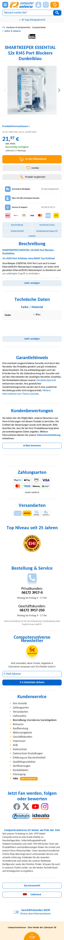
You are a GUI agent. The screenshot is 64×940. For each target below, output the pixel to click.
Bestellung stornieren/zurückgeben (35, 720)
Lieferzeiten (19, 716)
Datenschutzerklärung (48, 435)
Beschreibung (17, 225)
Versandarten (20, 711)
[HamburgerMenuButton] (5, 5)
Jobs (24, 778)
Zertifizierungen (21, 766)
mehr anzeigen (32, 283)
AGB (15, 745)
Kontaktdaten (20, 770)
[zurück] (5, 90)
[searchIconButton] (57, 12)
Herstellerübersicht (46, 380)
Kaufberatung (20, 728)
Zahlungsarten (21, 707)
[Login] (38, 5)
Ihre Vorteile (20, 703)
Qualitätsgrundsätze (24, 761)
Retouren (18, 724)
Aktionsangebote (22, 732)
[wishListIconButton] (46, 5)
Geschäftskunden (22, 736)
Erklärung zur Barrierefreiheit (29, 757)
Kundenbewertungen (46, 231)
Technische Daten (47, 225)
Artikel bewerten (32, 445)
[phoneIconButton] (32, 577)
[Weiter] (59, 90)
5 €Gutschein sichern (32, 682)
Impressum (19, 741)
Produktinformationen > (16, 126)
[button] (38, 5)
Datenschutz (20, 749)
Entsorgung (19, 774)
